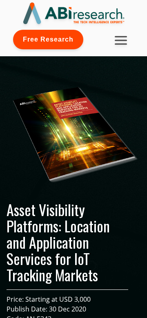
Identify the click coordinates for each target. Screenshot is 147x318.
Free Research (48, 39)
